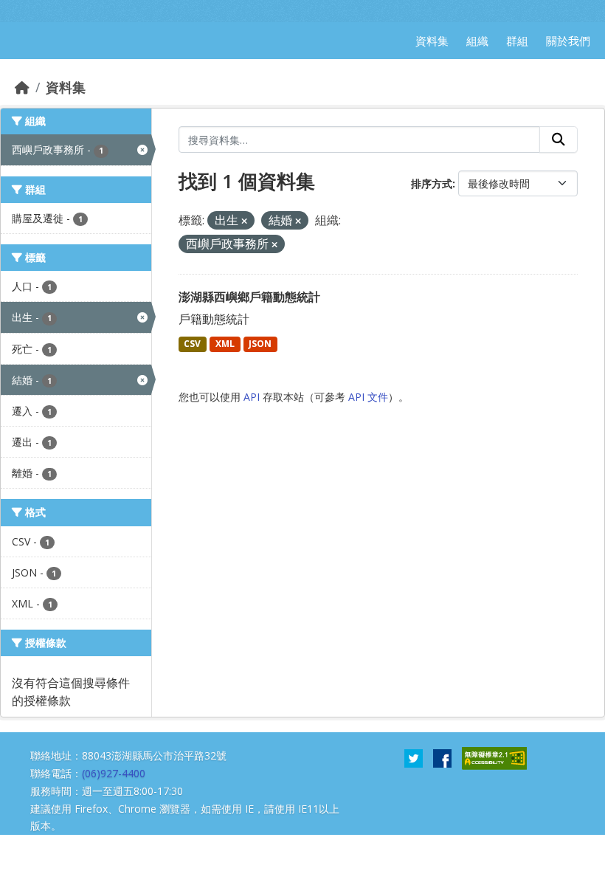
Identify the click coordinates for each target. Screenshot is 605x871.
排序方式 (431, 183)
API (251, 397)
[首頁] (22, 87)
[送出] (558, 139)
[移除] (244, 221)
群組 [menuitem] (517, 40)
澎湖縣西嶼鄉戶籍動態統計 (249, 297)
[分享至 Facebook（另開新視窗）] (442, 757)
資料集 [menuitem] (432, 40)
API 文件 (368, 397)
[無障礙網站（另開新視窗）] (494, 757)
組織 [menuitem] (477, 40)
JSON (260, 343)
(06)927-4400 (113, 773)
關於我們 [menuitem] (568, 40)
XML (225, 343)
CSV (192, 343)
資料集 (66, 87)
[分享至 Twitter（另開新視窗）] (413, 757)
